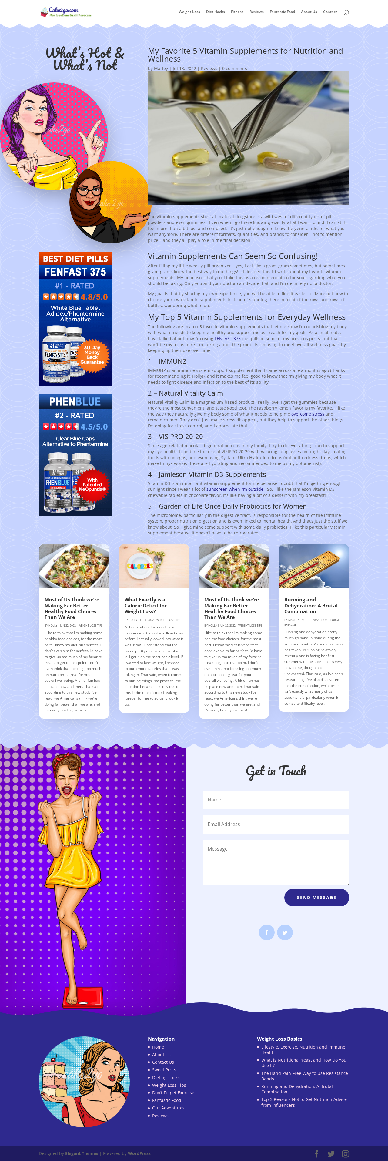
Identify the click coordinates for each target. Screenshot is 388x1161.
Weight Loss (189, 12)
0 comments (234, 68)
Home (158, 1047)
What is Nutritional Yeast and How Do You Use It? (303, 1062)
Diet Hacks (215, 12)
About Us (309, 12)
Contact (330, 12)
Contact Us (163, 1062)
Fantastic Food (282, 12)
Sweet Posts (164, 1069)
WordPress (139, 1153)
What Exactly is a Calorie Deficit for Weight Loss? (146, 605)
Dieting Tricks (166, 1077)
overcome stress (307, 414)
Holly (52, 625)
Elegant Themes (81, 1153)
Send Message (316, 897)
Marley (161, 68)
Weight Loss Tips (90, 625)
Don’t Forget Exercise (173, 1093)
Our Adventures (168, 1108)
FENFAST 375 (228, 338)
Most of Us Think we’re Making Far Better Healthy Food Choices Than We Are (72, 608)
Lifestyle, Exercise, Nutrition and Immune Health (303, 1049)
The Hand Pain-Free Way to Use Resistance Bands (304, 1076)
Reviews (256, 12)
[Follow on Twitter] (285, 932)
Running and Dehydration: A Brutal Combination (311, 605)
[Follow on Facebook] (267, 932)
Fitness (237, 12)
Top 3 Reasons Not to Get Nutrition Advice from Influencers (304, 1102)
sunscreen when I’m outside (234, 489)
